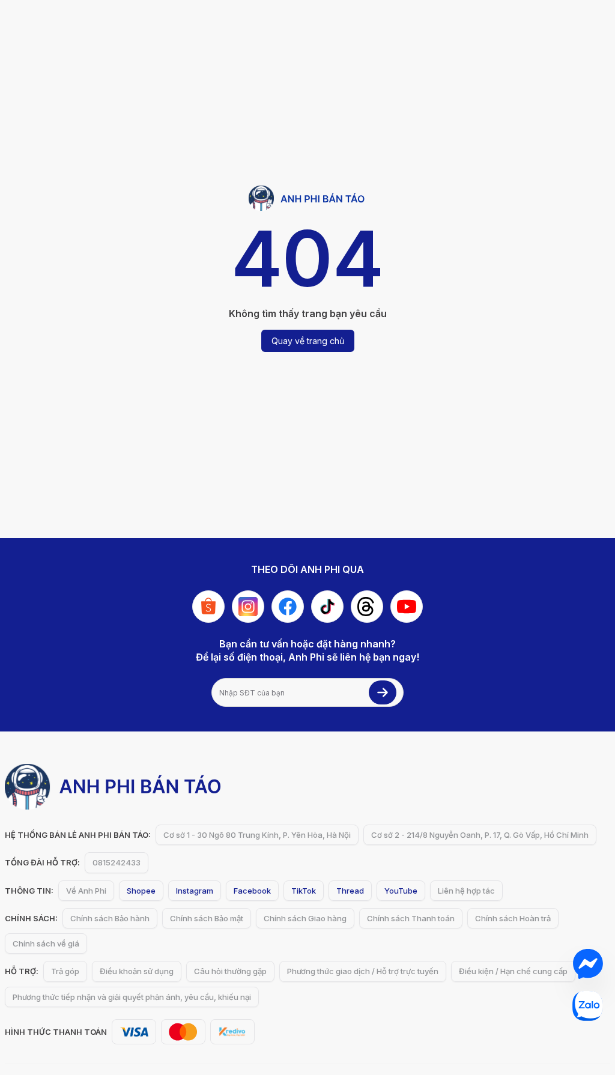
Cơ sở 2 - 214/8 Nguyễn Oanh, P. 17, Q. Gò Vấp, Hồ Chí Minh (480, 835)
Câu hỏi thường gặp (230, 971)
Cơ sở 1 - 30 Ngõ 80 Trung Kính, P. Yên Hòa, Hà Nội (257, 835)
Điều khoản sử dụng (137, 971)
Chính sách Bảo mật (206, 918)
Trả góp (65, 971)
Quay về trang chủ (307, 341)
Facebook (252, 890)
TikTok (303, 890)
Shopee (141, 890)
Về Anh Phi (86, 890)
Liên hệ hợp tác (466, 890)
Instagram (194, 890)
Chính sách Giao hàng (305, 918)
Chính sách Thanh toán (411, 918)
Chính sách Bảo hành (110, 918)
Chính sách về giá (46, 943)
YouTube (400, 890)
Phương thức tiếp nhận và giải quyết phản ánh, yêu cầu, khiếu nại (132, 997)
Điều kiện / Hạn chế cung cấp (513, 971)
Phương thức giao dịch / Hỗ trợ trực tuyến (362, 971)
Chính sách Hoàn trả (513, 918)
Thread (350, 890)
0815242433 (116, 862)
